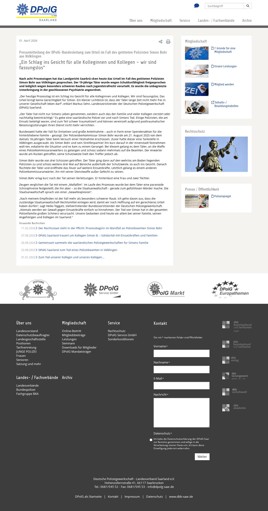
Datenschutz (163, 433)
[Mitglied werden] (197, 89)
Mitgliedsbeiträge (73, 335)
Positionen (23, 343)
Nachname (162, 362)
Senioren (22, 360)
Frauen (21, 356)
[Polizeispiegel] (197, 201)
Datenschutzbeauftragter (33, 335)
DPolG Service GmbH (122, 335)
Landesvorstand (27, 331)
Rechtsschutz (116, 331)
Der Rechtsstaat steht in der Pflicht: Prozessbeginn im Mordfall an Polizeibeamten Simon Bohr (100, 228)
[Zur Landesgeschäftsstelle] (195, 6)
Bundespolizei (25, 389)
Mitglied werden (223, 84)
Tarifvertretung (26, 347)
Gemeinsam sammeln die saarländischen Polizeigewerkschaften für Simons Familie (93, 243)
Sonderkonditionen (121, 339)
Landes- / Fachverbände (216, 21)
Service (185, 21)
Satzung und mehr (28, 364)
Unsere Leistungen (225, 66)
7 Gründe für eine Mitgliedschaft (224, 50)
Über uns (135, 21)
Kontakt (113, 496)
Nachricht (161, 394)
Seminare (68, 343)
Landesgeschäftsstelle (31, 339)
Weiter (202, 457)
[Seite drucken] (167, 41)
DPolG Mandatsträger (76, 351)
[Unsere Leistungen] (197, 71)
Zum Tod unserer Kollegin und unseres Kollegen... (71, 257)
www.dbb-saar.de (181, 496)
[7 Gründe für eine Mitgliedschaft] (197, 53)
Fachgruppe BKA (27, 394)
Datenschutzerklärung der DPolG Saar (188, 438)
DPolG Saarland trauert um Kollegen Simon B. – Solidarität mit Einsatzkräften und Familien (98, 235)
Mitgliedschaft (161, 21)
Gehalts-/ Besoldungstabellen (226, 104)
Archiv (247, 21)
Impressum (132, 496)
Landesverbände (27, 385)
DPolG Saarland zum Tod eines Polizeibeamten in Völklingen (77, 250)
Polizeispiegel (222, 196)
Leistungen (69, 339)
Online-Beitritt (71, 331)
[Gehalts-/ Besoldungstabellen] (197, 107)
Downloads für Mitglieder (79, 347)
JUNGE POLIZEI (26, 351)
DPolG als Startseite (88, 496)
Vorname (161, 346)
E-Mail (159, 378)
